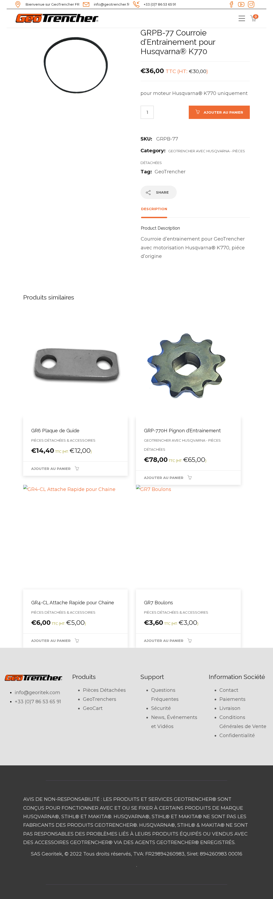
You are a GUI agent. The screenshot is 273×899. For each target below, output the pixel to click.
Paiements (232, 699)
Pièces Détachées (104, 690)
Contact (228, 690)
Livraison (229, 708)
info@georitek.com (37, 693)
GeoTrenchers (99, 699)
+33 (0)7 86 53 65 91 (38, 702)
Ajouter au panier (223, 112)
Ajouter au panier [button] (51, 468)
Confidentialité (237, 735)
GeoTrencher (170, 172)
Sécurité (161, 708)
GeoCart (93, 708)
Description (154, 209)
